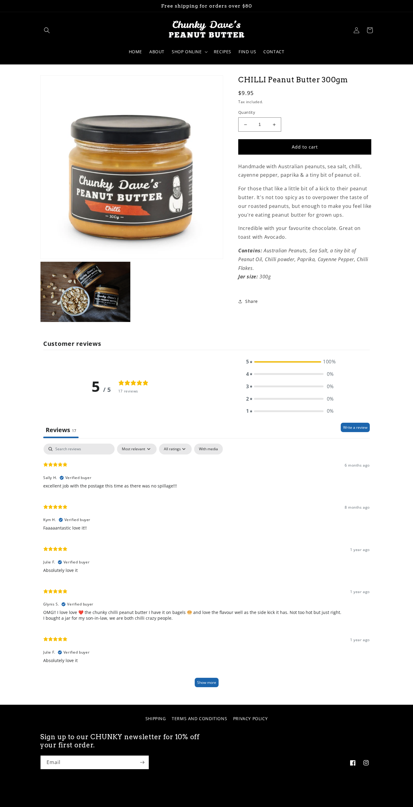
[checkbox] (208, 449)
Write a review (355, 427)
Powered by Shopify (238, 801)
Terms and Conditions (199, 718)
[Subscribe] (142, 762)
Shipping (155, 718)
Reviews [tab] (61, 430)
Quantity (246, 112)
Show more (206, 682)
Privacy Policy (250, 718)
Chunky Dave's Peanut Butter (197, 801)
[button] (47, 30)
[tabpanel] (206, 568)
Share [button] (251, 301)
